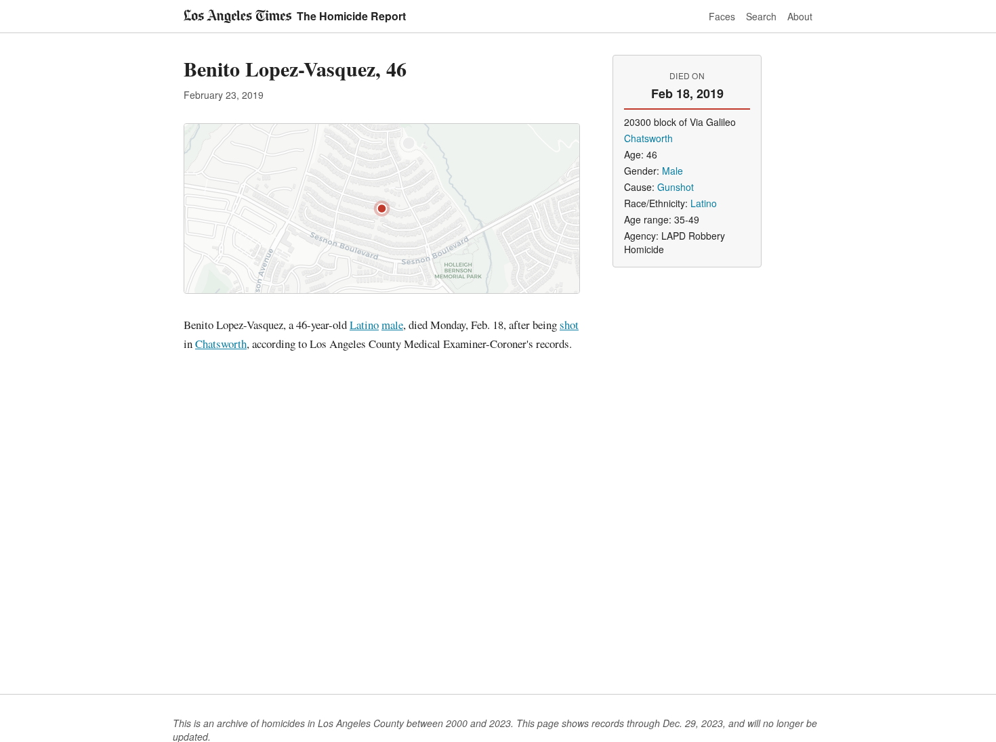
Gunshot (675, 187)
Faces (722, 16)
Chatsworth (221, 343)
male (392, 324)
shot (569, 324)
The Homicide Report (351, 16)
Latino (364, 324)
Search (761, 16)
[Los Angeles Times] (237, 16)
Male (672, 170)
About (799, 16)
